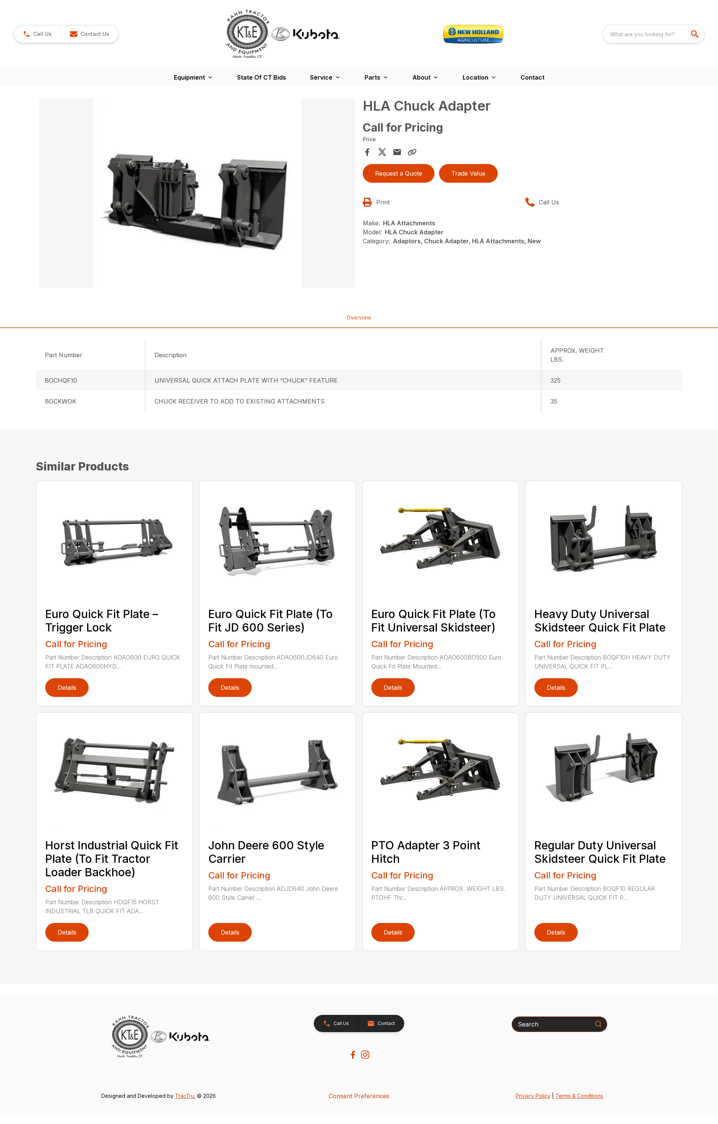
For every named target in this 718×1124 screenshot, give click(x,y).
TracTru (184, 1096)
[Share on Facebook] (367, 152)
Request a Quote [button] (398, 173)
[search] (696, 34)
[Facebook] (353, 1055)
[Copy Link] (412, 152)
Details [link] (67, 687)
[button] (37, 34)
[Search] (598, 1024)
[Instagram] (365, 1055)
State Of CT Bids (261, 77)
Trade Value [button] (468, 173)
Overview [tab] (359, 317)
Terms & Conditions (579, 1096)
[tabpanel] (197, 194)
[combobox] (654, 34)
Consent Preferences (359, 1096)
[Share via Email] (397, 152)
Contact (532, 77)
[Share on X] (382, 152)
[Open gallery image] (197, 193)
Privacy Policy (533, 1096)
